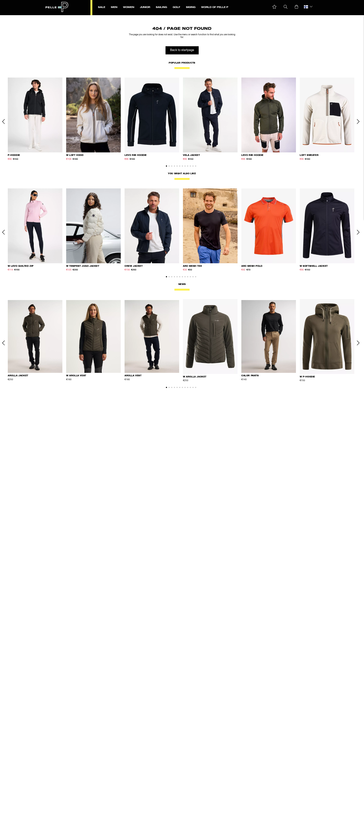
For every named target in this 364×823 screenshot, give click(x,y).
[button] (274, 7)
